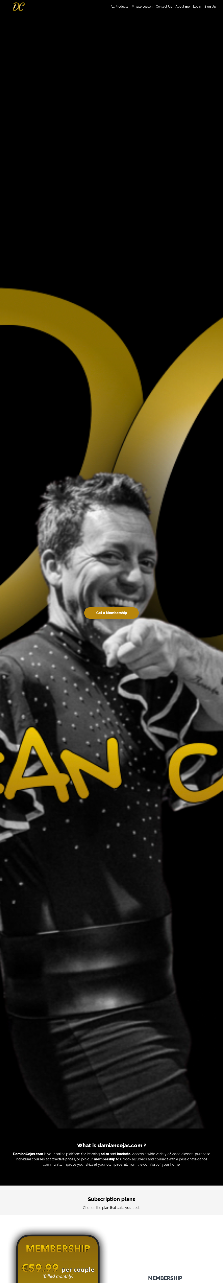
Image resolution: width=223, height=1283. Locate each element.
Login (197, 6)
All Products (119, 6)
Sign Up (210, 6)
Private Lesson (142, 6)
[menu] (161, 6)
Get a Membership (111, 613)
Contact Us (164, 6)
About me (183, 6)
